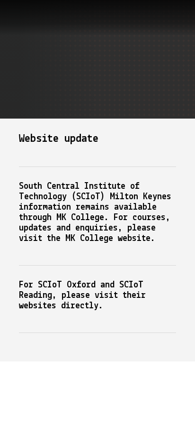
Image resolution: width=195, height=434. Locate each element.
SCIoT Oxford (67, 285)
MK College (89, 238)
